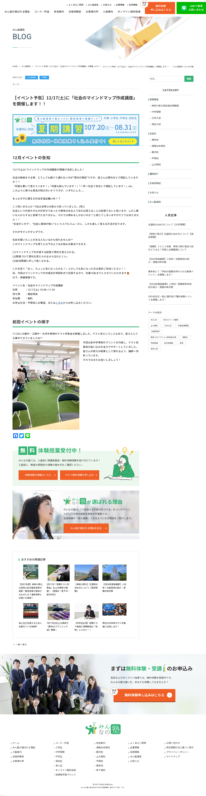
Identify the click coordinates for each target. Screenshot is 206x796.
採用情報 (133, 5)
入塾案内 (108, 11)
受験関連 (153, 99)
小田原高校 (155, 331)
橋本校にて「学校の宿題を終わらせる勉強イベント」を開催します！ (170, 273)
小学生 (58, 747)
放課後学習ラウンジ (65, 774)
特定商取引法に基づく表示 (179, 747)
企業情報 (120, 5)
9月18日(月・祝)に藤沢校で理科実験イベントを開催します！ (170, 298)
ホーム (16, 743)
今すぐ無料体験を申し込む (79, 475)
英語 (181, 343)
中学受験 (156, 112)
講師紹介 (153, 174)
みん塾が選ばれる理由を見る (86, 528)
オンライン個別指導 (129, 11)
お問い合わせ (173, 743)
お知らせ (107, 5)
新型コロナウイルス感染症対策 (163, 337)
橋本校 (155, 140)
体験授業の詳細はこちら (38, 475)
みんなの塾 (84, 787)
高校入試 (156, 124)
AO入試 (154, 320)
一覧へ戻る (21, 644)
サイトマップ (173, 756)
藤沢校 (155, 152)
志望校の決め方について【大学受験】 (167, 224)
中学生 (58, 756)
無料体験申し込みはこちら (161, 8)
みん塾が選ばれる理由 (17, 11)
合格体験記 (75, 11)
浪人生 (58, 765)
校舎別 (152, 133)
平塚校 (155, 158)
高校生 (58, 761)
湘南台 (185, 337)
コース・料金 (41, 11)
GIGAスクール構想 (170, 320)
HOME (15, 66)
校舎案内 (59, 11)
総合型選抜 (168, 343)
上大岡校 (156, 164)
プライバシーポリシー (177, 752)
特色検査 (154, 343)
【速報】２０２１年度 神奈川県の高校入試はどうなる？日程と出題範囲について (170, 248)
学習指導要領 (183, 326)
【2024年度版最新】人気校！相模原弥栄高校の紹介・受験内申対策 (170, 286)
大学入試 (156, 118)
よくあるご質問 (76, 5)
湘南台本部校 (158, 146)
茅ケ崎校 (100, 770)
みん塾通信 (93, 5)
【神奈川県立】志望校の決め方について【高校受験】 (170, 236)
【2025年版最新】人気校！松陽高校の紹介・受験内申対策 (168, 261)
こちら (59, 302)
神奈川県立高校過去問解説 (165, 105)
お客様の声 (92, 11)
